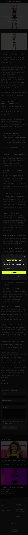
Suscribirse (14, 272)
